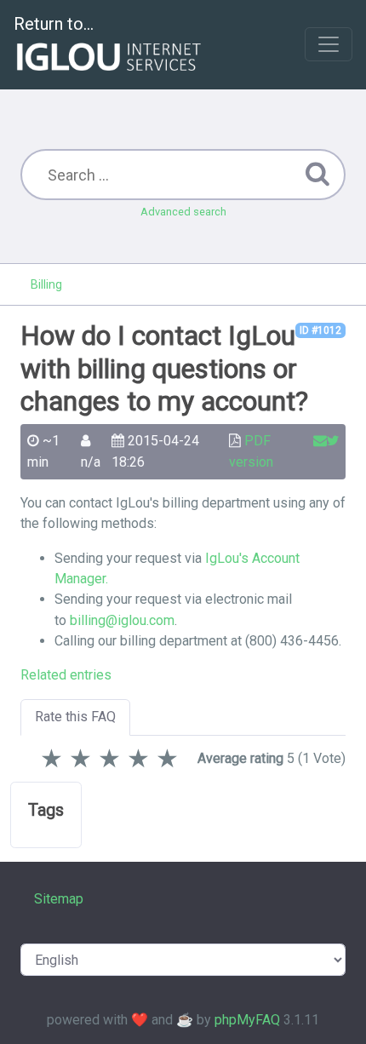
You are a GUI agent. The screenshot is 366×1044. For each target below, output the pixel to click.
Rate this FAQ (75, 716)
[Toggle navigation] (328, 44)
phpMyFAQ (247, 1020)
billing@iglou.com (122, 620)
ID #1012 (320, 330)
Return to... (54, 24)
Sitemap (58, 899)
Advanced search (183, 211)
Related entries (66, 675)
